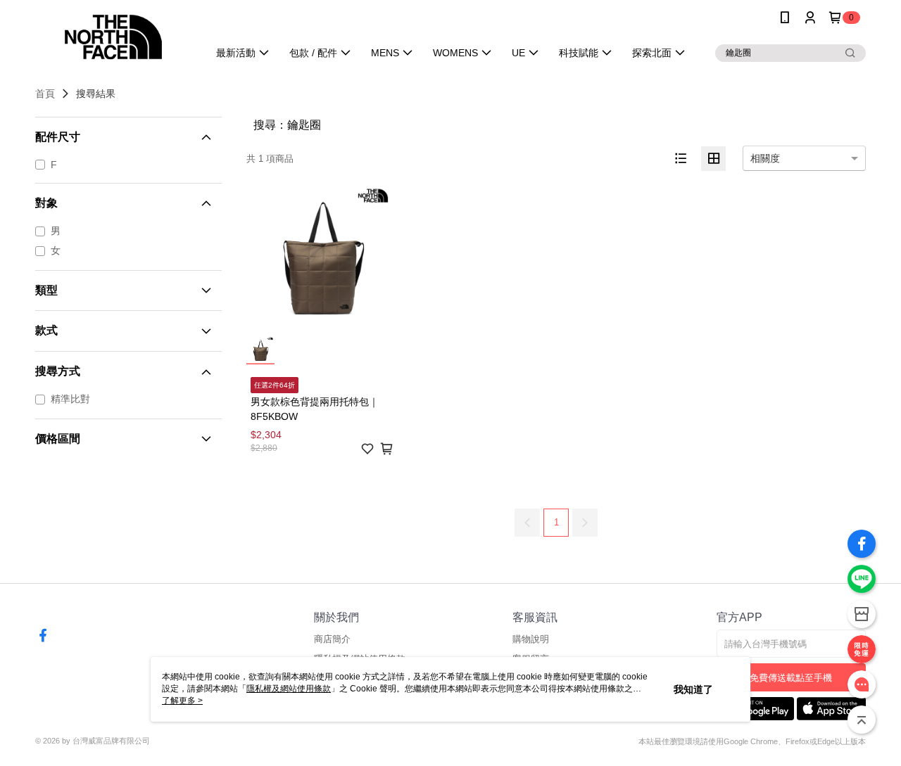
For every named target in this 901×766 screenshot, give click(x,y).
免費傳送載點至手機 (791, 677)
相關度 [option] (765, 158)
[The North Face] (113, 37)
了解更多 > (182, 701)
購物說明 (530, 639)
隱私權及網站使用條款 (288, 689)
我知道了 (693, 689)
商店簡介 (332, 639)
